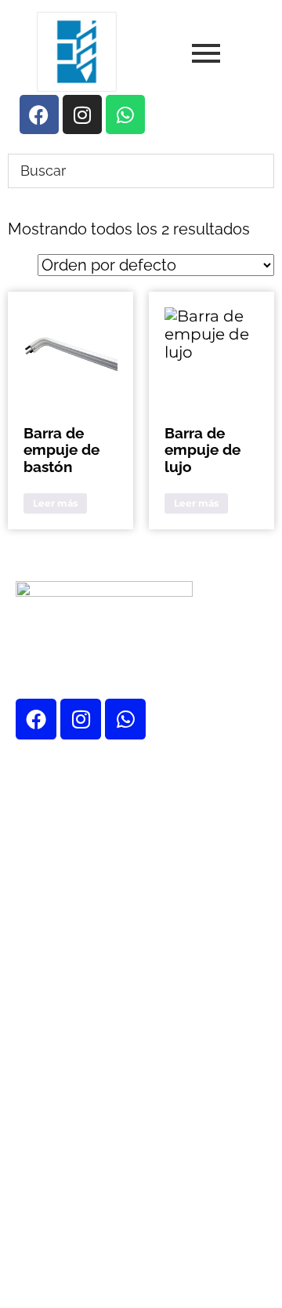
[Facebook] (36, 719)
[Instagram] (80, 719)
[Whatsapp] (125, 719)
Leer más (55, 503)
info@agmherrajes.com (145, 1161)
